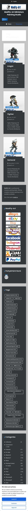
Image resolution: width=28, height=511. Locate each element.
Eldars (8, 317)
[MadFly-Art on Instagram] (13, 243)
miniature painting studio (14, 362)
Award (9, 465)
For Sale (9, 324)
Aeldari (9, 298)
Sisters (9, 399)
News (7, 460)
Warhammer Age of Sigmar (13, 426)
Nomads (9, 368)
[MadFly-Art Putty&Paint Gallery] (13, 253)
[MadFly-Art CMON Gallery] (13, 231)
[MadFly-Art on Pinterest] (13, 248)
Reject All (14, 507)
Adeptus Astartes (11, 295)
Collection (8, 442)
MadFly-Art (11, 71)
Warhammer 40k (11, 423)
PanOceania (10, 378)
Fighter (10, 114)
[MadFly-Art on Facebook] (13, 238)
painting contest (11, 375)
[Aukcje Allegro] (13, 214)
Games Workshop (11, 330)
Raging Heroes (11, 388)
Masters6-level (11, 349)
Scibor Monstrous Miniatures (14, 392)
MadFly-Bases (10, 343)
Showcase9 (9, 480)
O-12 (18, 368)
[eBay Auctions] (13, 218)
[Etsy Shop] (13, 223)
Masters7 (8, 458)
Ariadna (9, 301)
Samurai (11, 160)
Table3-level (10, 408)
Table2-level (10, 405)
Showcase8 (9, 477)
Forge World (10, 320)
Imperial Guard (10, 333)
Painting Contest (10, 463)
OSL (8, 372)
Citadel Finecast (11, 304)
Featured (8, 449)
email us (15, 197)
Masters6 (17, 153)
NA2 (8, 365)
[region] (14, 497)
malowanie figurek (12, 346)
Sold (7, 482)
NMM (17, 365)
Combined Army (11, 308)
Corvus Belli (10, 314)
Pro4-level (10, 381)
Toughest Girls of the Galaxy (14, 416)
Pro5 (7, 471)
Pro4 (16, 59)
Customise (14, 503)
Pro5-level (10, 384)
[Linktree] (13, 226)
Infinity (9, 336)
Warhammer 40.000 (12, 420)
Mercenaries (10, 356)
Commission (9, 59)
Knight (10, 66)
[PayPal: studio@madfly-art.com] (13, 259)
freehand (9, 327)
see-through (10, 396)
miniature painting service (14, 359)
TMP (17, 412)
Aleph (17, 298)
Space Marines (11, 402)
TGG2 (8, 412)
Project (8, 474)
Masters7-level (11, 352)
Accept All (14, 499)
